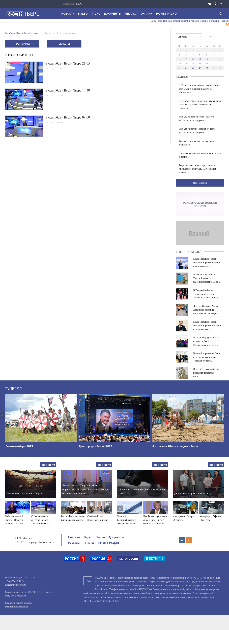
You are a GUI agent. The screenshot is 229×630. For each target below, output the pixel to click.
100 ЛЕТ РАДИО (166, 13)
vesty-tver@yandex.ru (15, 595)
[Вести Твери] (23, 14)
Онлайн (146, 13)
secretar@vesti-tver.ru (15, 584)
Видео (83, 13)
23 (207, 63)
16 (207, 59)
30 (207, 67)
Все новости (200, 183)
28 (193, 67)
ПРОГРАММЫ (22, 43)
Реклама (130, 13)
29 (200, 67)
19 (180, 63)
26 (180, 67)
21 (193, 63)
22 (200, 63)
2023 (217, 36)
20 (186, 63)
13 (186, 59)
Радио (95, 13)
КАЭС (79, 3)
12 (180, 59)
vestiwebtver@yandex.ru (16, 606)
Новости (68, 13)
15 (200, 59)
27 (186, 67)
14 (193, 59)
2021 (209, 36)
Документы (112, 13)
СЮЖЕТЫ (64, 43)
